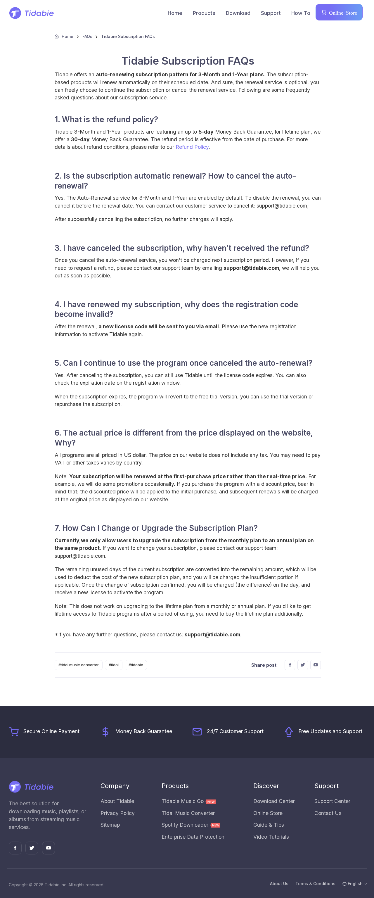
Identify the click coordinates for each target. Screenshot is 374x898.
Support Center (332, 801)
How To (300, 13)
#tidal (114, 664)
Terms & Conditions (315, 883)
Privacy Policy (118, 813)
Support (271, 13)
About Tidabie (117, 801)
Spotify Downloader (186, 825)
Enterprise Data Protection (193, 837)
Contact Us (328, 813)
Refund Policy (192, 147)
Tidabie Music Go (183, 801)
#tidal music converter (78, 664)
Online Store (341, 12)
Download (238, 13)
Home (175, 13)
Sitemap (110, 825)
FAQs (87, 36)
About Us (279, 883)
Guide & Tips (268, 825)
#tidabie (136, 664)
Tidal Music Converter (188, 813)
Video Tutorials (271, 837)
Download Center (274, 801)
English (355, 883)
